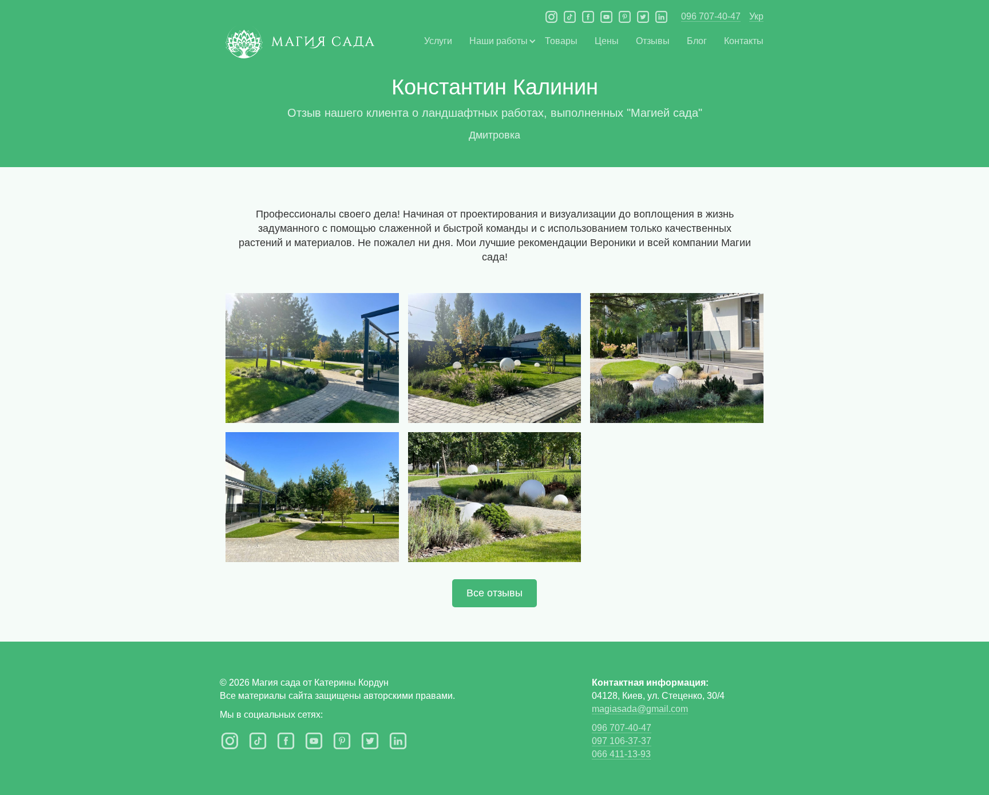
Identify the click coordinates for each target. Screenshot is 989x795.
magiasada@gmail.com (640, 709)
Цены (607, 41)
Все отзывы (494, 593)
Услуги (438, 41)
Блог (697, 41)
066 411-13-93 (621, 754)
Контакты (743, 41)
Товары (561, 41)
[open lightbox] (312, 358)
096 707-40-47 (711, 16)
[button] (498, 41)
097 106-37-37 (621, 741)
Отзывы (653, 41)
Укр (756, 16)
